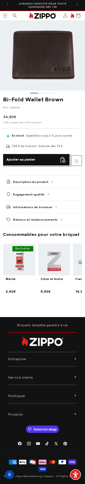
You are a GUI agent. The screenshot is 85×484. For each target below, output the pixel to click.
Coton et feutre (52, 279)
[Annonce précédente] (7, 4)
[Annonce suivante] (77, 4)
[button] (5, 15)
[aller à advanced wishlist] (72, 15)
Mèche (11, 279)
